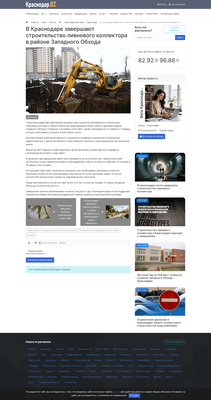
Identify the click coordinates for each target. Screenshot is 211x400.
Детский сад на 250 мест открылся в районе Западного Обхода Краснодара (159, 277)
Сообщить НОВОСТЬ (174, 29)
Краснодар (32, 117)
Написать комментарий (40, 260)
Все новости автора (152, 136)
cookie (116, 391)
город (31, 235)
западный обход (102, 230)
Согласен (134, 395)
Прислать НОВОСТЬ (174, 342)
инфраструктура (50, 230)
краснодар (33, 230)
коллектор (86, 230)
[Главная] (27, 22)
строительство (69, 230)
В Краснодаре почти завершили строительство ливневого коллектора (157, 188)
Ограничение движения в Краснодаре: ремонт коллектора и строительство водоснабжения (159, 322)
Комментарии (35, 251)
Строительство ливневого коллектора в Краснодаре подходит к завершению (160, 233)
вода (117, 230)
